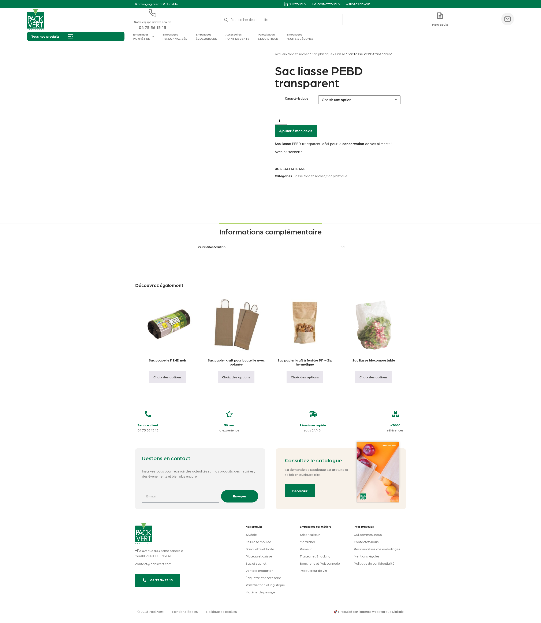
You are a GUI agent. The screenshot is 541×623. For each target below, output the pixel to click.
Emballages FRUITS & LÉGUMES (300, 36)
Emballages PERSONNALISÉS (175, 36)
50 (342, 247)
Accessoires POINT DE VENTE (237, 36)
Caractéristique (296, 98)
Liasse (340, 54)
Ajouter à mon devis (295, 131)
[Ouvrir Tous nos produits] (70, 36)
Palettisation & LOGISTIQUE (268, 36)
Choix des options (167, 377)
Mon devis (440, 24)
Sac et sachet (298, 54)
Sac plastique (321, 54)
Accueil (280, 54)
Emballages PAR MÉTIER (141, 36)
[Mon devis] (440, 15)
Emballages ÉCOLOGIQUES (206, 36)
